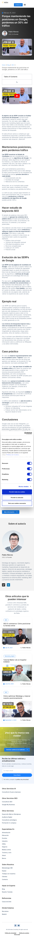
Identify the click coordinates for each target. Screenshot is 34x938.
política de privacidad (22, 779)
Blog (8, 65)
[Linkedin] (15, 925)
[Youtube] (18, 925)
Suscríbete (17, 775)
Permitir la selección (17, 497)
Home (3, 65)
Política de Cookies (12, 454)
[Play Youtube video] (17, 95)
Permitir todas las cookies (17, 492)
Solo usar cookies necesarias (17, 503)
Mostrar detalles (24, 486)
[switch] (29, 468)
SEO (13, 65)
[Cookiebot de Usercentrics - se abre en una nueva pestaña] (24, 433)
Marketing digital (9, 656)
